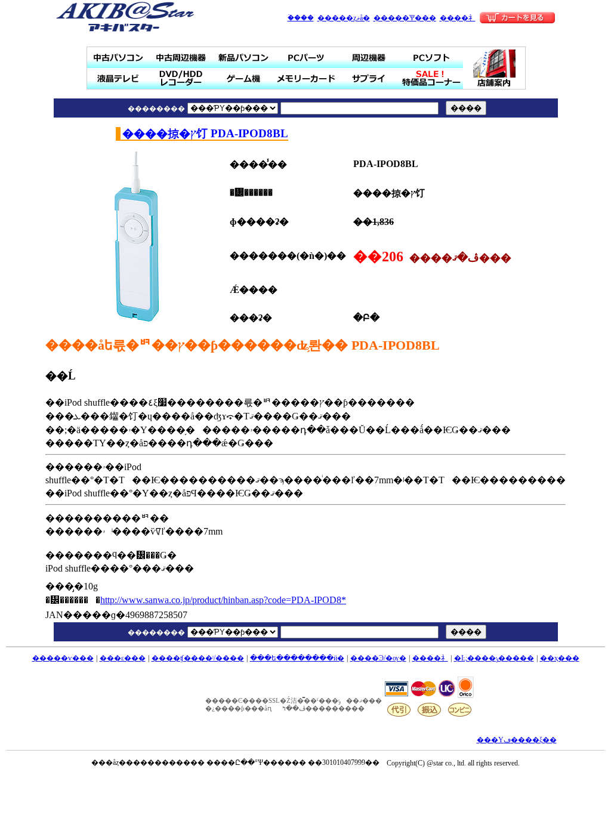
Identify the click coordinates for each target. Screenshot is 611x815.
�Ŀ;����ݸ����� (494, 658)
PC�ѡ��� (306, 57)
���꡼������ (306, 78)
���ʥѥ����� (243, 57)
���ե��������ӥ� (297, 658)
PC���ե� (431, 57)
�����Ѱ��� (405, 18)
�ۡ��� (301, 18)
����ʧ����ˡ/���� (198, 658)
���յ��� (369, 57)
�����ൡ (243, 78)
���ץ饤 (369, 78)
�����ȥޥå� (343, 18)
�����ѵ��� (63, 658)
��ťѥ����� (118, 57)
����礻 (458, 18)
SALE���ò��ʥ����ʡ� (431, 78)
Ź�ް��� (495, 68)
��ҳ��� (559, 658)
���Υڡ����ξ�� (517, 740)
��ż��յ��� (181, 57)
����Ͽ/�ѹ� (378, 658)
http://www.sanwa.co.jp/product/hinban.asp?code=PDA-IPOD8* (223, 600)
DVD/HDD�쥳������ (181, 78)
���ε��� (123, 658)
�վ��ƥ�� (118, 78)
